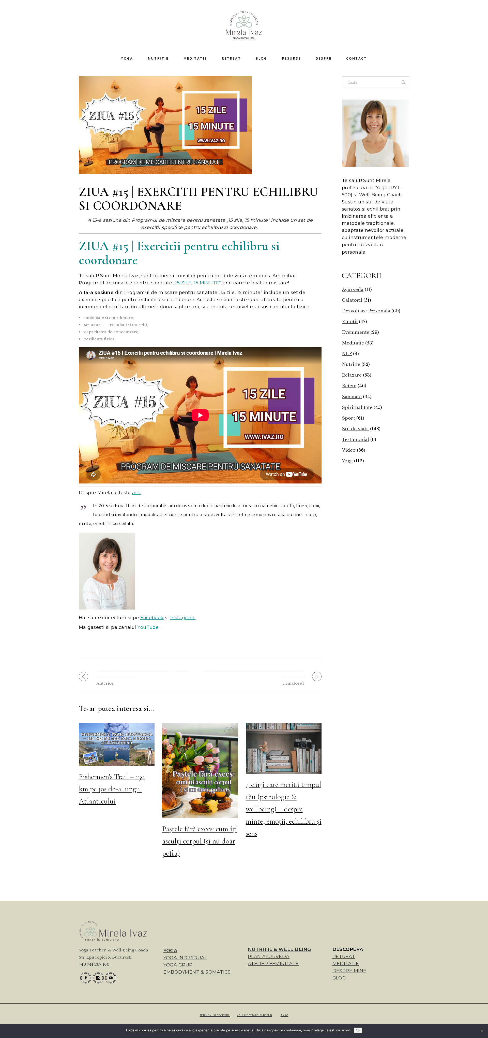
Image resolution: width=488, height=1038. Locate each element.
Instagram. (183, 617)
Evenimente (355, 332)
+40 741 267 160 (95, 964)
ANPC (284, 1015)
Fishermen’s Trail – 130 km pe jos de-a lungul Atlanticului (112, 789)
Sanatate (352, 396)
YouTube (148, 627)
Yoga (347, 461)
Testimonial (355, 439)
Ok (358, 1030)
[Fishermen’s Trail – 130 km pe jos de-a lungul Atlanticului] (117, 744)
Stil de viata (355, 429)
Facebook (152, 617)
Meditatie (353, 343)
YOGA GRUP (178, 965)
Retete (349, 386)
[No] (481, 1030)
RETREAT (343, 956)
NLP (347, 353)
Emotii (350, 321)
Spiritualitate (357, 407)
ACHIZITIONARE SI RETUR (254, 1015)
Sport (348, 418)
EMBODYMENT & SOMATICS (197, 972)
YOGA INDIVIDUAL (185, 958)
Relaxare (352, 375)
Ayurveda (352, 289)
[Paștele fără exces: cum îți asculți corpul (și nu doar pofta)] (200, 770)
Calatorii (352, 300)
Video (349, 450)
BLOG (339, 978)
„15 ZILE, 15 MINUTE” (197, 283)
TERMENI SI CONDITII (215, 1015)
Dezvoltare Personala (366, 311)
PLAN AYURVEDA (268, 956)
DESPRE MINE (349, 971)
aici (136, 492)
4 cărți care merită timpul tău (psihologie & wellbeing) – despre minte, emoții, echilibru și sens (284, 809)
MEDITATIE (345, 963)
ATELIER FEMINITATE (273, 963)
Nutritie (351, 364)
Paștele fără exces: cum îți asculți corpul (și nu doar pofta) (199, 841)
